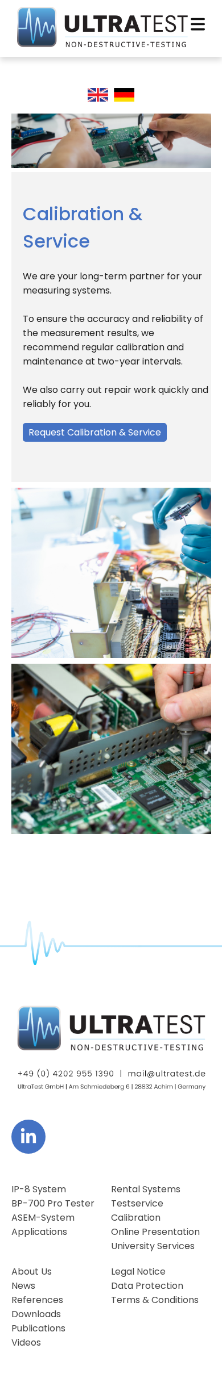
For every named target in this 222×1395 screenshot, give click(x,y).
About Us (31, 1271)
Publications (38, 1328)
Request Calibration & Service (94, 432)
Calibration (136, 1217)
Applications (39, 1231)
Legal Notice (138, 1271)
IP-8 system (38, 1189)
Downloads (36, 1314)
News (23, 1285)
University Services (153, 1245)
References (37, 1299)
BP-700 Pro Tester (52, 1203)
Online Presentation (155, 1231)
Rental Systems (145, 1189)
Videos (26, 1342)
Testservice (137, 1203)
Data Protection (147, 1285)
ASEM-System (43, 1217)
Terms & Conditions (155, 1299)
